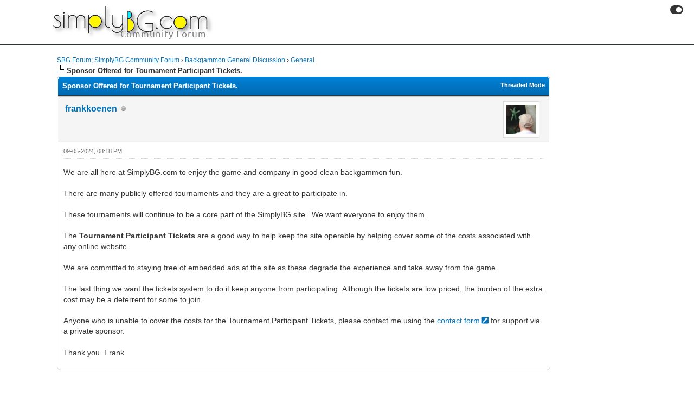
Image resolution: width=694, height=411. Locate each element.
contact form (458, 320)
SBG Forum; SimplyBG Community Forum (118, 60)
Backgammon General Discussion (235, 60)
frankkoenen (91, 108)
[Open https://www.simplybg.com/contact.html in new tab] (486, 320)
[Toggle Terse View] (676, 9)
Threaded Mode (522, 85)
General (302, 60)
